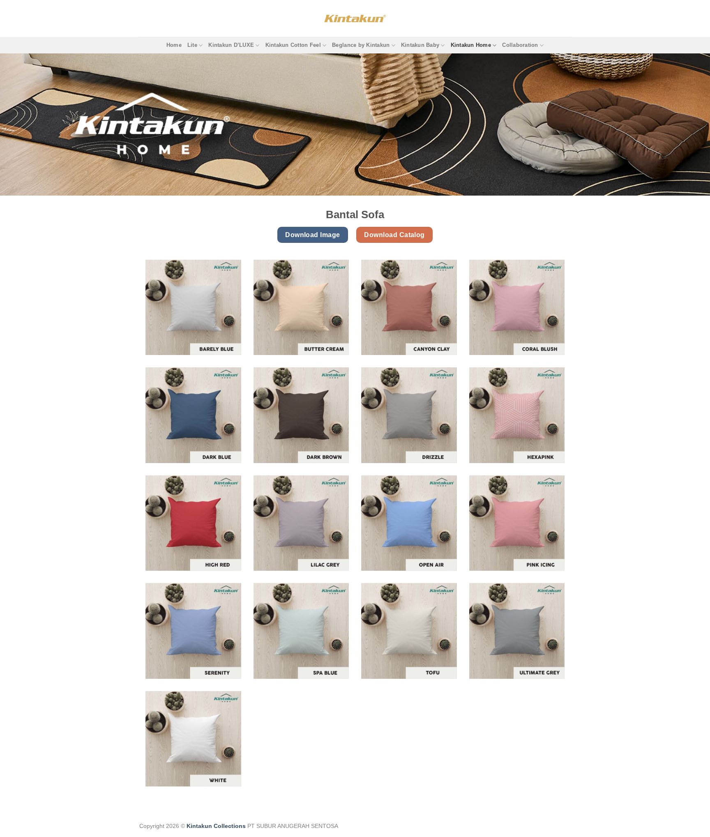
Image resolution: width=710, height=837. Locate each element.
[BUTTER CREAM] (301, 307)
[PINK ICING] (517, 523)
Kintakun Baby (420, 45)
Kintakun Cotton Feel (293, 45)
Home (174, 45)
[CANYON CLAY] (409, 307)
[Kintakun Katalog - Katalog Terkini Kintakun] (355, 18)
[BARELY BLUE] (193, 307)
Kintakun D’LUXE (231, 45)
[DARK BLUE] (193, 415)
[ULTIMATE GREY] (517, 631)
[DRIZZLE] (409, 415)
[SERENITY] (193, 631)
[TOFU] (409, 631)
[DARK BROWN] (301, 415)
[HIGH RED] (193, 523)
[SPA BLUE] (301, 631)
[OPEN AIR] (409, 523)
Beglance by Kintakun (361, 45)
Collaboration (520, 45)
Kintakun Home (471, 45)
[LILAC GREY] (301, 523)
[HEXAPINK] (517, 415)
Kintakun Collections (216, 826)
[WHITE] (193, 739)
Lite (192, 45)
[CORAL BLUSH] (517, 307)
